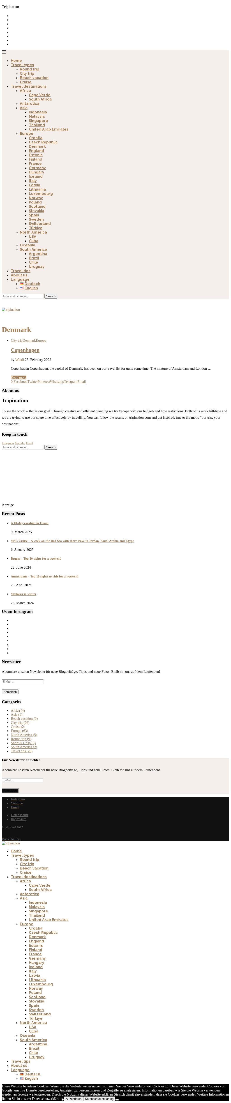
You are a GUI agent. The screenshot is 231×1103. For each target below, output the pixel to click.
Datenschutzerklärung (99, 1099)
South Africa (40, 99)
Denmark (37, 146)
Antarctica (29, 103)
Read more (18, 377)
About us (19, 275)
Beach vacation (34, 78)
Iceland (36, 176)
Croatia (35, 138)
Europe (26, 133)
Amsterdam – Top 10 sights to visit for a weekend (44, 576)
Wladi (19, 360)
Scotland (37, 206)
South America (33, 249)
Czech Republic (43, 142)
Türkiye (35, 228)
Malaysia (37, 116)
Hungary (36, 172)
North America (33, 232)
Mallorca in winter (23, 594)
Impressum (18, 819)
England (36, 151)
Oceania (27, 245)
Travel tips (20, 271)
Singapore (38, 121)
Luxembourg (41, 194)
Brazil (34, 258)
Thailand (37, 125)
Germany (37, 168)
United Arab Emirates (49, 129)
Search (50, 296)
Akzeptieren (73, 1099)
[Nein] (117, 1100)
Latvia (34, 185)
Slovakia (36, 211)
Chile (33, 262)
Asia (24, 108)
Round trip (29, 69)
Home (16, 60)
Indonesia (38, 112)
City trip (27, 73)
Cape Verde (40, 95)
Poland (35, 202)
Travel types (22, 65)
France (35, 163)
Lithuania (37, 189)
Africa (25, 91)
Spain (34, 215)
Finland (35, 159)
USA (32, 236)
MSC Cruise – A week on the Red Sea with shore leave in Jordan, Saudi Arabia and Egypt (72, 541)
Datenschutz (19, 815)
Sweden (36, 219)
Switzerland (40, 224)
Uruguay (36, 266)
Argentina (38, 254)
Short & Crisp (23, 743)
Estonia (36, 155)
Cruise (26, 82)
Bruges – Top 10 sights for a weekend (36, 558)
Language (20, 279)
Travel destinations (29, 86)
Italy (33, 181)
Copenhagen (25, 350)
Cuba (33, 241)
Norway (36, 198)
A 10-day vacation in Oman (30, 523)
